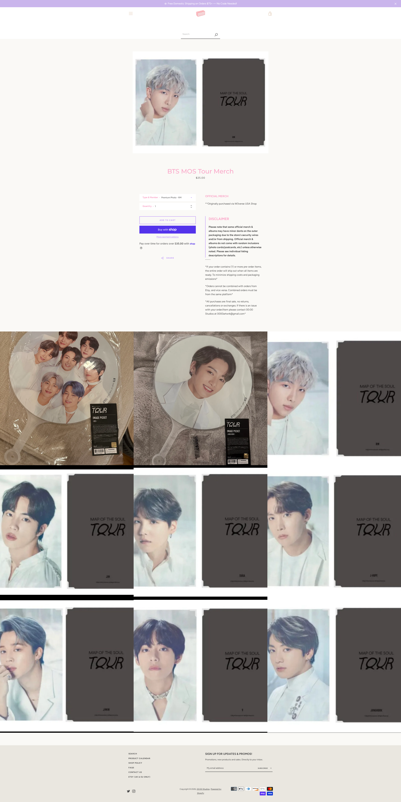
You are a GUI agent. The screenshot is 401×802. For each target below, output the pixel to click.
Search (132, 754)
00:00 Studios (203, 789)
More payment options (167, 237)
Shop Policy (135, 763)
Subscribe (263, 768)
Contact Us (135, 772)
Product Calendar (139, 758)
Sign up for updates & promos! (228, 754)
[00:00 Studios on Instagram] (133, 790)
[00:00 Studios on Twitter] (128, 790)
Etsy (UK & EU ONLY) (139, 777)
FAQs (131, 768)
